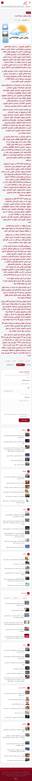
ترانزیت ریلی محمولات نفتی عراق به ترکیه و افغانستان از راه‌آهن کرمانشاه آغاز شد (16, 750)
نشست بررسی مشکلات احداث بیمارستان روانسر (14, 568)
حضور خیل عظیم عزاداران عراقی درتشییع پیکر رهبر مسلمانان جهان (14, 436)
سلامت (24, 554)
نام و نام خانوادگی (26, 380)
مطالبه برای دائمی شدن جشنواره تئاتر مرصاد (15, 483)
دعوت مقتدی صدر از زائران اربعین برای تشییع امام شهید (14, 442)
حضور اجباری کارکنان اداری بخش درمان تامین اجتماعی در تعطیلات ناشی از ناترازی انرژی (14, 637)
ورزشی (24, 509)
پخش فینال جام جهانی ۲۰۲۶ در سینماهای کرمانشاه (14, 529)
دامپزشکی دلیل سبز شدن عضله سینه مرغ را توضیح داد (14, 630)
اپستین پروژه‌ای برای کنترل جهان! (18, 460)
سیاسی (24, 645)
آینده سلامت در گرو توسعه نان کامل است (16, 760)
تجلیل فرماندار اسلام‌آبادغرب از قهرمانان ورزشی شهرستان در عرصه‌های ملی (15, 515)
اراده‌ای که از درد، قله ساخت (19, 564)
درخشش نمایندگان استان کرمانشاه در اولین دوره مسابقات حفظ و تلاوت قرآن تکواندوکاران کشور (13, 623)
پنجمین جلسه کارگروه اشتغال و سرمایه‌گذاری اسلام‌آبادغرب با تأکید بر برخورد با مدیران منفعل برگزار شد (14, 737)
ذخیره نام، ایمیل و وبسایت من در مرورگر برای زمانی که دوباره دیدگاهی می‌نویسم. (15, 415)
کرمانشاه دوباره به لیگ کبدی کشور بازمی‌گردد (15, 547)
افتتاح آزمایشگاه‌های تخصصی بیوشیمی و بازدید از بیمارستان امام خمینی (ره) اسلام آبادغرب (14, 580)
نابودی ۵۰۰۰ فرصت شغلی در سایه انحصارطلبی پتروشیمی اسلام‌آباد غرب (14, 616)
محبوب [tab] (15, 598)
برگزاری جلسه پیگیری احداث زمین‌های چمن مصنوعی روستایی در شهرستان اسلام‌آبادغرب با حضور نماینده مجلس (13, 522)
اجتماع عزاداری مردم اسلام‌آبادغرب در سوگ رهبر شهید (15, 663)
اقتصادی (24, 724)
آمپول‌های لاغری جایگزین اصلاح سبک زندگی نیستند (14, 492)
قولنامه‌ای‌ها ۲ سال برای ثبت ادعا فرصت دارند (15, 496)
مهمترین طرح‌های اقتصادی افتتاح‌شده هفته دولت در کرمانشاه (14, 604)
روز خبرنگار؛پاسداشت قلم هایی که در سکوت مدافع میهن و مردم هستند (14, 502)
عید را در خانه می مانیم (20, 713)
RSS (15, 779)
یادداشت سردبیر (22, 688)
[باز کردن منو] (30, 2)
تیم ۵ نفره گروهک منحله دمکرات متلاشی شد (15, 673)
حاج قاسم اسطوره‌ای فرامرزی (18, 610)
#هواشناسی (7, 361)
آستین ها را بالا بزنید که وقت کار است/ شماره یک (14, 708)
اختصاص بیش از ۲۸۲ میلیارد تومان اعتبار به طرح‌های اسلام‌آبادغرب (15, 744)
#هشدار (14, 361)
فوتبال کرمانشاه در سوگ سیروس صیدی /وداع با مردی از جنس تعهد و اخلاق (14, 542)
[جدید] (27, 728)
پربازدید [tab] (6, 598)
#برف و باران (20, 361)
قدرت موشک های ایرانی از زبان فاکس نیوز (16, 456)
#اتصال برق (27, 361)
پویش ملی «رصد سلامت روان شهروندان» (16, 585)
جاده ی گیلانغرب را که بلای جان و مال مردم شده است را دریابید (14, 694)
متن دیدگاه (27, 397)
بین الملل (24, 430)
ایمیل (28, 388)
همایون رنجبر (24, 20)
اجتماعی (28, 12)
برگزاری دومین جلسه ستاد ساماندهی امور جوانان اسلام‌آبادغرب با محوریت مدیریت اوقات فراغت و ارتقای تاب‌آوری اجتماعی (14, 535)
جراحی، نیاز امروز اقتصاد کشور (18, 704)
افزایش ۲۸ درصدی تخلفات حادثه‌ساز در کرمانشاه (14, 487)
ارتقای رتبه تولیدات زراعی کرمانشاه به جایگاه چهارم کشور (14, 730)
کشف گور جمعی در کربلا (19, 465)
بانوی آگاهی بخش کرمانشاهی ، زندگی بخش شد (15, 717)
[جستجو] (2, 2)
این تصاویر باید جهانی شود (19, 669)
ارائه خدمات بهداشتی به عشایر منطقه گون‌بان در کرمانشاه (14, 574)
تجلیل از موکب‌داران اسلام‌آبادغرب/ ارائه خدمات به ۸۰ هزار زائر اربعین (14, 478)
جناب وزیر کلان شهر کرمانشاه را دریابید (16, 699)
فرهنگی (24, 471)
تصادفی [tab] (24, 598)
